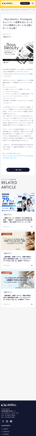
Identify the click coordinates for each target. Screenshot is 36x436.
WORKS (6, 434)
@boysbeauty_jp (21, 74)
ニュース (7, 9)
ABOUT (5, 429)
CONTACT (25, 3)
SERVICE (6, 432)
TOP (2, 9)
